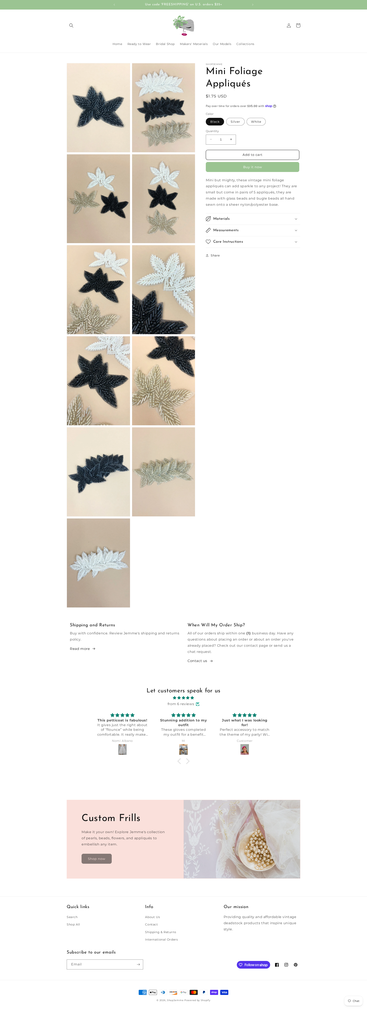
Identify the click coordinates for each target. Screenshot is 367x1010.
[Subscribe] (138, 964)
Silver (235, 121)
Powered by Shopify (197, 1000)
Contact (151, 924)
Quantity (212, 130)
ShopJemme (175, 1000)
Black (215, 121)
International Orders (161, 939)
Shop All (73, 924)
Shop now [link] (96, 859)
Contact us (197, 661)
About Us (152, 917)
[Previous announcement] (114, 4)
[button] (71, 25)
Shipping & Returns (160, 932)
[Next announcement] (252, 4)
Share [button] (215, 255)
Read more (80, 649)
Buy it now (252, 167)
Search (72, 917)
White (256, 121)
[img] (183, 698)
